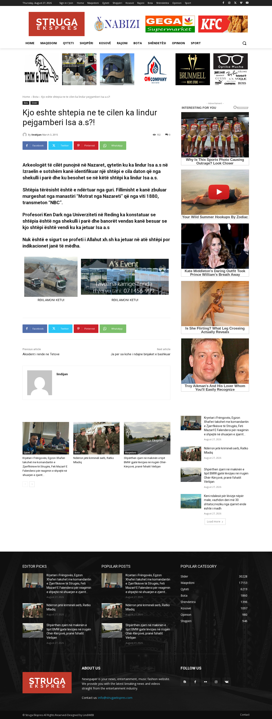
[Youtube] (247, 3)
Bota (35, 97)
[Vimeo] (241, 3)
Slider (34, 102)
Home (26, 97)
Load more (213, 521)
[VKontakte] (226, 682)
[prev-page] (25, 484)
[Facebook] (223, 3)
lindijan (36, 134)
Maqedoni (130, 452)
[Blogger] (185, 682)
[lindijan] (25, 135)
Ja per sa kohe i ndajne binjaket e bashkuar (140, 354)
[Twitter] (235, 3)
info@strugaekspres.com (115, 698)
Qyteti (27, 452)
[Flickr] (205, 682)
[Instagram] (229, 3)
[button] (244, 43)
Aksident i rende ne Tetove (41, 354)
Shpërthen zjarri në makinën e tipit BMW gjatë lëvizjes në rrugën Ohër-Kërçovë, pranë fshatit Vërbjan (145, 462)
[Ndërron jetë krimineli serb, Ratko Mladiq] (96, 438)
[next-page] (32, 484)
